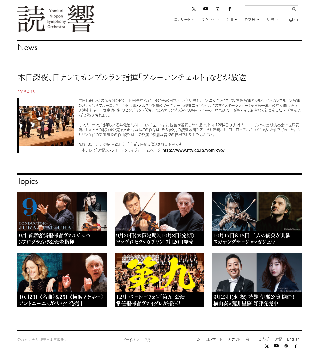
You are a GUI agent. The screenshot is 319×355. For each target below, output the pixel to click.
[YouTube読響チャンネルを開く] (205, 10)
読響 (270, 19)
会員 (230, 19)
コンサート (182, 19)
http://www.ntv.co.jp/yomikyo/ (193, 150)
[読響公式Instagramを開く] (217, 10)
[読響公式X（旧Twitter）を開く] (194, 9)
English (291, 19)
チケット (208, 19)
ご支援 (250, 19)
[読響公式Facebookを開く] (229, 10)
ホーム (195, 339)
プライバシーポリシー (139, 340)
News (27, 47)
